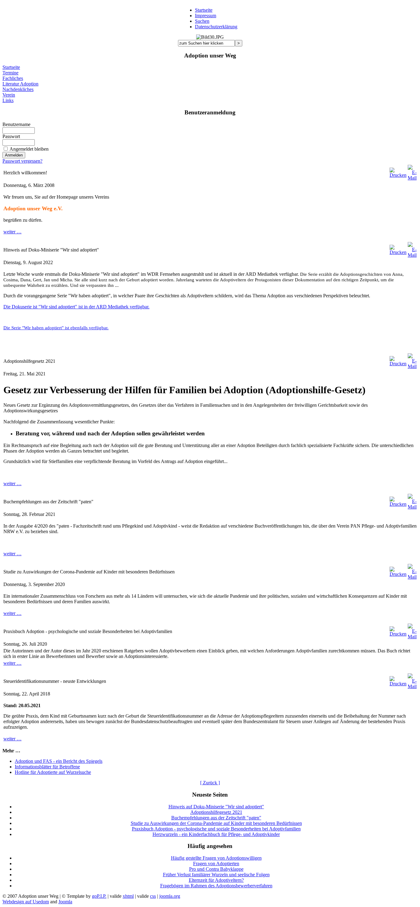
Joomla (65, 901)
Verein (8, 94)
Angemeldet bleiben (29, 149)
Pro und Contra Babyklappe (216, 869)
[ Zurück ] (210, 782)
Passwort (11, 136)
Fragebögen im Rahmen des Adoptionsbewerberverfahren (216, 885)
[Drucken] (398, 171)
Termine (10, 72)
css (153, 896)
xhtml (128, 896)
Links (8, 100)
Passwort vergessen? (22, 161)
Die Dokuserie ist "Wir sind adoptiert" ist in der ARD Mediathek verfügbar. (76, 306)
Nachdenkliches (18, 89)
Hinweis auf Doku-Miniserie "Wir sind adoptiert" (216, 806)
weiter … (12, 231)
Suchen (202, 21)
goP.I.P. (99, 896)
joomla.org (169, 896)
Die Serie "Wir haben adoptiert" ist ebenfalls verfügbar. (56, 327)
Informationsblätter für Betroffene (47, 766)
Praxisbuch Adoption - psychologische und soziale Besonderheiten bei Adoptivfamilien (216, 828)
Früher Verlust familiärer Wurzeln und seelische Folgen (216, 874)
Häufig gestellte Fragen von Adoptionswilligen (216, 858)
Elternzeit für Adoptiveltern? (216, 880)
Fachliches (12, 78)
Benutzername (16, 124)
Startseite (203, 10)
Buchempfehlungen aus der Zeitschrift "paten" (216, 817)
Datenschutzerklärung (216, 26)
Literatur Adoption (20, 83)
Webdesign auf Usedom (25, 901)
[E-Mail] (412, 171)
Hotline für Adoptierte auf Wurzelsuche (53, 772)
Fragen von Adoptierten (216, 863)
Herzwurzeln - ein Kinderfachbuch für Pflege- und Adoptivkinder (216, 834)
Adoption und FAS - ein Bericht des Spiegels (58, 761)
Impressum (205, 15)
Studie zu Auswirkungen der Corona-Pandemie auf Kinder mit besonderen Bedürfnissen (216, 823)
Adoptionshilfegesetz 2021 (216, 812)
